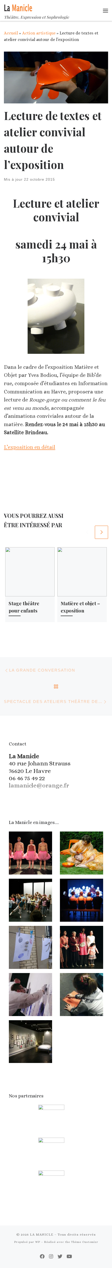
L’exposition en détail (29, 447)
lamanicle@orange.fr (39, 785)
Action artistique (38, 33)
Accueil (11, 33)
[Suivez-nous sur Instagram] (51, 1256)
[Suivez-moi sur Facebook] (42, 1256)
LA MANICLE (41, 1234)
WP (37, 1242)
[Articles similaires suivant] (101, 532)
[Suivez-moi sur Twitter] (60, 1256)
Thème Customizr (84, 1242)
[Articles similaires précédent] (87, 532)
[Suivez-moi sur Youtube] (69, 1256)
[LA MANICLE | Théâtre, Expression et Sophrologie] (18, 7)
